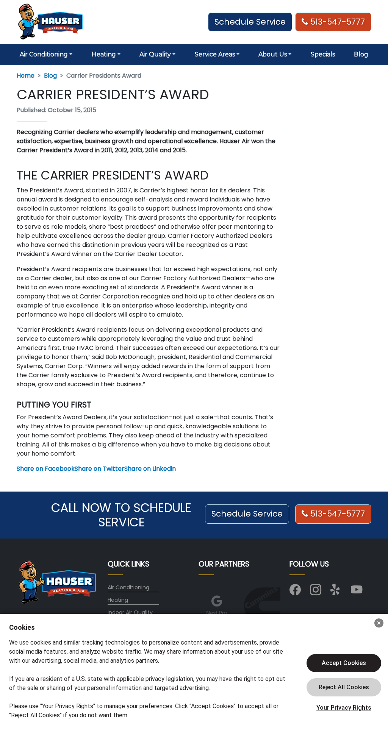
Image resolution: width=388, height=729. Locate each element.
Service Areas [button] (215, 54)
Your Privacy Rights (343, 707)
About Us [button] (272, 54)
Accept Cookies (344, 663)
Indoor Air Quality (130, 612)
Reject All (344, 687)
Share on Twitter (99, 468)
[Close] (378, 623)
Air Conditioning (128, 587)
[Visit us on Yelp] (336, 592)
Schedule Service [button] (250, 22)
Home (25, 75)
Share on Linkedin (150, 468)
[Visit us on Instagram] (315, 592)
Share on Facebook (46, 468)
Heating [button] (104, 54)
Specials (323, 54)
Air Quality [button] (155, 54)
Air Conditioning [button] (44, 54)
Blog (361, 54)
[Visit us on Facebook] (295, 592)
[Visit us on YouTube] (356, 592)
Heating (118, 600)
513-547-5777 (336, 22)
